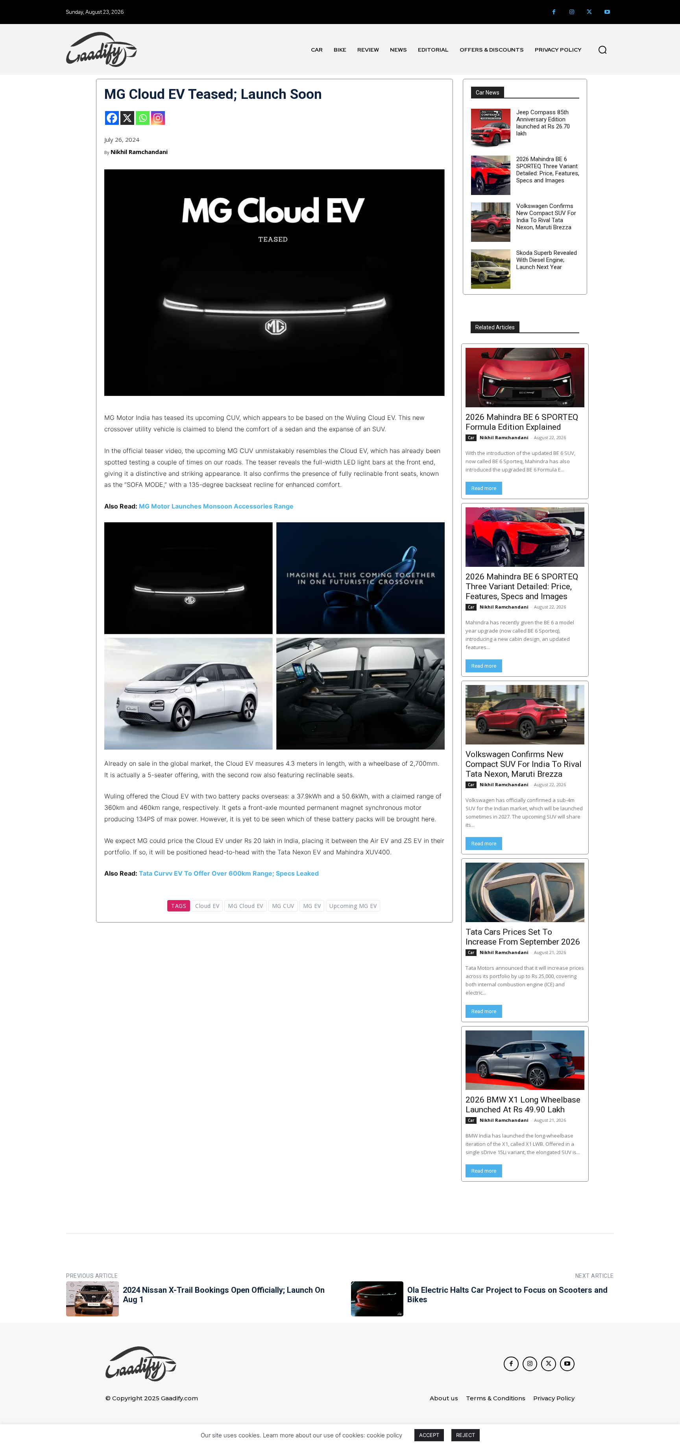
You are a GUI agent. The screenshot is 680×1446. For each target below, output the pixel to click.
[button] (602, 49)
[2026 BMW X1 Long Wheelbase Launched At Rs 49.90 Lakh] (525, 1060)
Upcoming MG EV (353, 906)
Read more (483, 488)
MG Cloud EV (245, 906)
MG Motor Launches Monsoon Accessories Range (216, 506)
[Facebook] (554, 12)
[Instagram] (571, 12)
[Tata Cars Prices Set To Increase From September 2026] (525, 892)
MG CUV (283, 906)
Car (471, 437)
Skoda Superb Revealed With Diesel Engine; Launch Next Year (546, 260)
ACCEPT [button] (429, 1435)
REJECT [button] (465, 1435)
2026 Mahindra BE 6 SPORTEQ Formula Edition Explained (522, 422)
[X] (127, 118)
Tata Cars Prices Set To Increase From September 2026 (523, 937)
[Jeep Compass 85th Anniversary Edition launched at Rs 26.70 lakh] (490, 128)
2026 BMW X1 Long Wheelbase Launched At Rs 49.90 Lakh (523, 1104)
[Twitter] (589, 12)
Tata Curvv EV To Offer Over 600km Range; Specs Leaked (229, 873)
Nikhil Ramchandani (139, 152)
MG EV (312, 906)
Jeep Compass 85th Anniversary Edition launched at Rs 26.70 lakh (543, 123)
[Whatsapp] (143, 118)
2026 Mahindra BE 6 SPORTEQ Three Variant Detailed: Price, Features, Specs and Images (547, 170)
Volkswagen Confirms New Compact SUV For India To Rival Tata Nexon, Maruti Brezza (546, 216)
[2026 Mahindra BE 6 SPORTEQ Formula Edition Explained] (525, 377)
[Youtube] (607, 12)
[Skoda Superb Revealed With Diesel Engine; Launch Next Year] (490, 269)
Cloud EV (207, 906)
